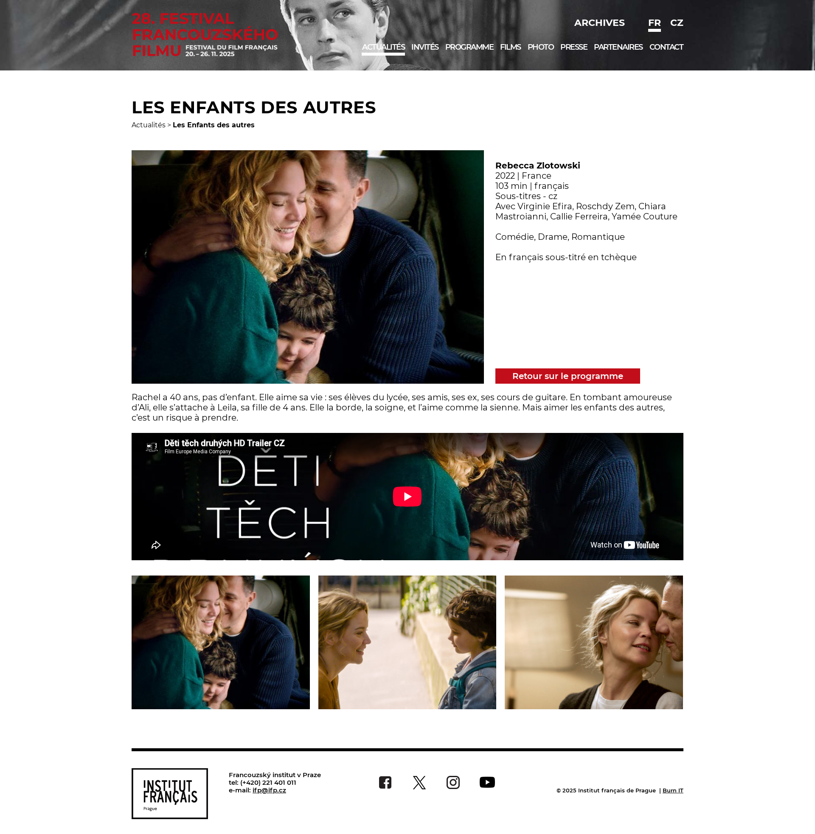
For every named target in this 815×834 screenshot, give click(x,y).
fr (654, 22)
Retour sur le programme (567, 376)
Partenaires (618, 47)
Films (510, 47)
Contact (666, 47)
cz (676, 22)
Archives (599, 22)
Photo (541, 47)
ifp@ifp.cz (269, 790)
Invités (424, 47)
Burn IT (673, 790)
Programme (469, 47)
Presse (573, 47)
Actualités (383, 47)
